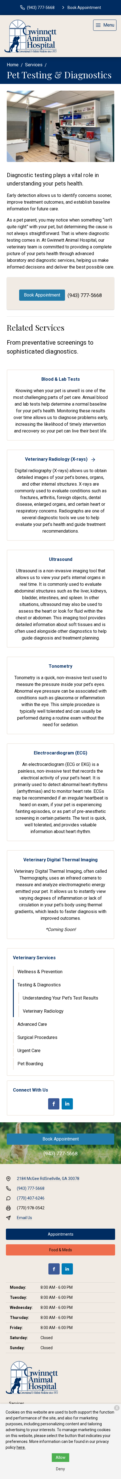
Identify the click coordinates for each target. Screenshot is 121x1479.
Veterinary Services (34, 957)
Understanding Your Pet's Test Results (60, 998)
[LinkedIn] (67, 1103)
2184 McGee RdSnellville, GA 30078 (48, 1178)
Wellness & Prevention (39, 971)
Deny (60, 1469)
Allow (61, 1457)
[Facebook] (53, 1103)
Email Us (24, 1217)
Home (13, 64)
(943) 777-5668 (85, 295)
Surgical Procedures (37, 1037)
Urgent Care (29, 1050)
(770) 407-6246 (30, 1198)
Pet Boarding (30, 1063)
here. (21, 1447)
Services (33, 64)
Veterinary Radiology (43, 1011)
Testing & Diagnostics (39, 984)
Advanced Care (32, 1024)
